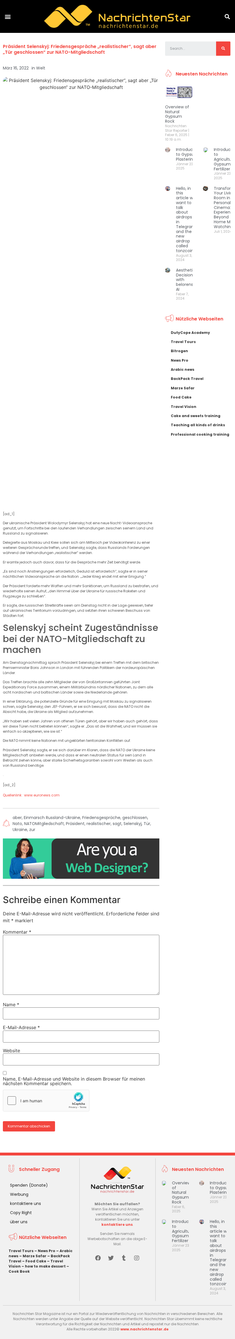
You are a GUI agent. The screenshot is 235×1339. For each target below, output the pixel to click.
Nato (17, 823)
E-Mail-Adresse (21, 1027)
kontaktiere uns (25, 1203)
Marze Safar (183, 388)
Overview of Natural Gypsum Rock (177, 114)
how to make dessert (45, 1266)
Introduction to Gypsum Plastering (188, 154)
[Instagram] (136, 1258)
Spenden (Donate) (29, 1185)
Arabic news (182, 369)
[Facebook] (98, 1258)
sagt (117, 823)
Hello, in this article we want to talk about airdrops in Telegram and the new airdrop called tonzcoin (185, 220)
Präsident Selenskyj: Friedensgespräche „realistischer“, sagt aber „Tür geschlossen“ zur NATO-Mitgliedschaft (79, 49)
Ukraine (20, 829)
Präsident (75, 823)
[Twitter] (111, 1258)
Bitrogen (179, 350)
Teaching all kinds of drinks (198, 425)
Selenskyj (133, 823)
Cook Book (19, 1271)
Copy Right (21, 1213)
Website (11, 1050)
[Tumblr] (124, 1258)
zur (32, 829)
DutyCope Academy (190, 332)
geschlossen (134, 817)
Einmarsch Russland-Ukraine (52, 817)
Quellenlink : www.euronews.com (31, 795)
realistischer (99, 823)
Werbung (19, 1194)
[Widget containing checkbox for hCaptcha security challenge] (46, 1100)
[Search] (223, 48)
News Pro (179, 360)
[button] (7, 16)
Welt (40, 68)
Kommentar (17, 932)
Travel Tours (183, 341)
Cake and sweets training (195, 415)
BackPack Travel (187, 378)
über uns (19, 1222)
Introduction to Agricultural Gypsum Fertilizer (184, 1231)
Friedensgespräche (101, 817)
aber (17, 817)
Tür (147, 823)
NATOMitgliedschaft (44, 823)
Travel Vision (183, 406)
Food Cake (181, 397)
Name (11, 1004)
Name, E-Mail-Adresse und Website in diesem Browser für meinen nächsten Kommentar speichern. (74, 1081)
